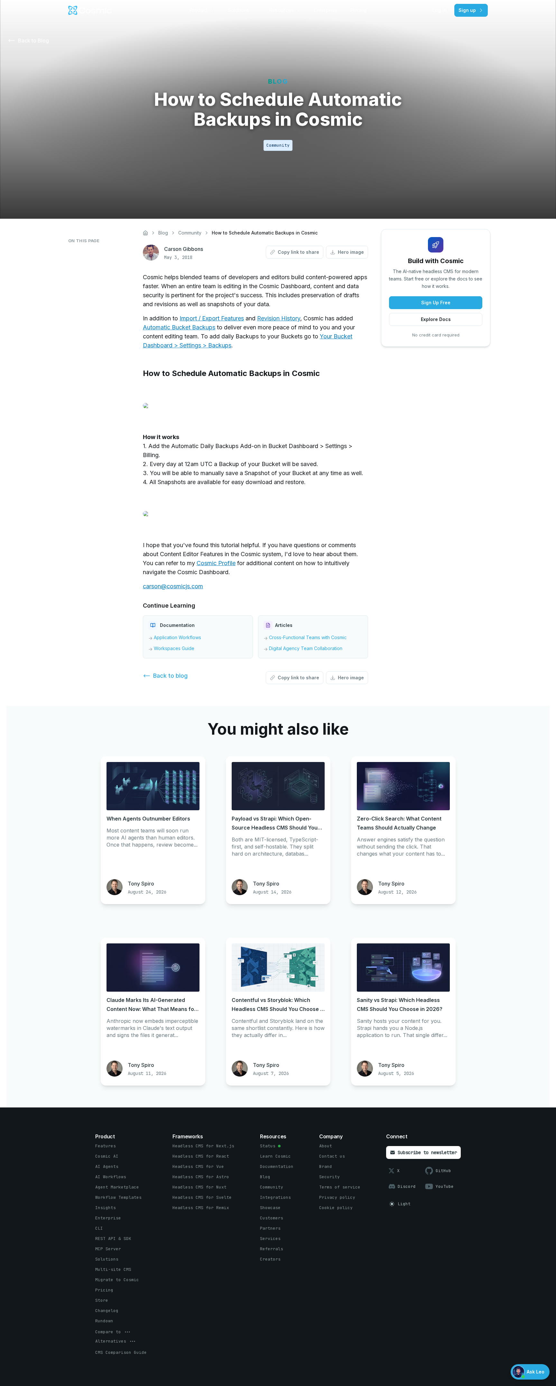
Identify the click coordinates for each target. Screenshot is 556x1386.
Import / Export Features (212, 318)
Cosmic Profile (216, 563)
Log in (439, 10)
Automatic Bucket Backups (179, 327)
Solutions (238, 10)
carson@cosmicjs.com (173, 586)
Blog (163, 232)
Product (199, 10)
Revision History (278, 318)
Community (189, 232)
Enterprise (326, 10)
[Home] (145, 232)
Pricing (358, 10)
